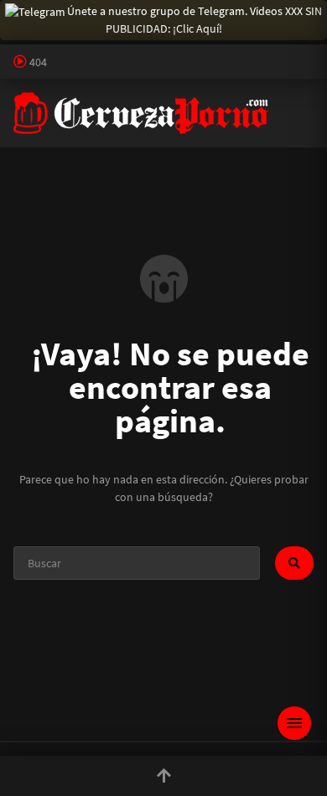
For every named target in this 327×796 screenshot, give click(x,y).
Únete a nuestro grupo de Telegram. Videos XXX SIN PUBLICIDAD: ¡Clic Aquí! (194, 19)
